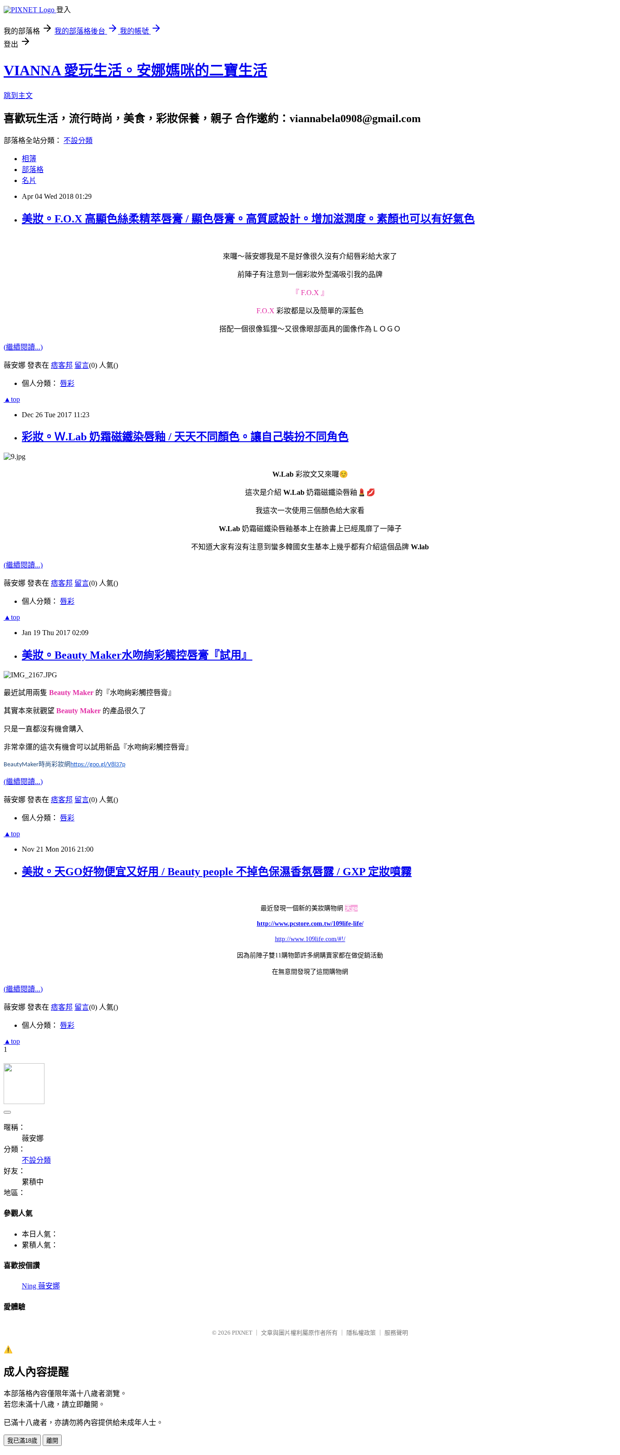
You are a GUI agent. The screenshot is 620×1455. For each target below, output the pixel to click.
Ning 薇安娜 (41, 1286)
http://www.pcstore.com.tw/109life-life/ (310, 923)
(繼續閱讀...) (23, 347)
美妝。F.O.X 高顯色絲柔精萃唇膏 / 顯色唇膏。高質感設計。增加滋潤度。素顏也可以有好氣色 (248, 219)
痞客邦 (62, 365)
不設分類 (78, 140)
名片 (29, 180)
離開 (52, 1440)
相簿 (29, 159)
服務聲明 (396, 1332)
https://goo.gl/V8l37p (97, 764)
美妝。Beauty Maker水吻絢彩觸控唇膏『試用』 (137, 655)
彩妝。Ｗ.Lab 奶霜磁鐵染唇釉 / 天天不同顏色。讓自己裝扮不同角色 (185, 437)
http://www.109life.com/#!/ (310, 939)
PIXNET (242, 1332)
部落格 (33, 169)
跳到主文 (18, 95)
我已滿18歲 (22, 1440)
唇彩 (67, 383)
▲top (12, 399)
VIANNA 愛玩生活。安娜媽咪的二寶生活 (135, 70)
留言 (81, 365)
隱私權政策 (361, 1332)
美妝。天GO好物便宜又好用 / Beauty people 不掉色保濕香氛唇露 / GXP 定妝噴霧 (217, 872)
